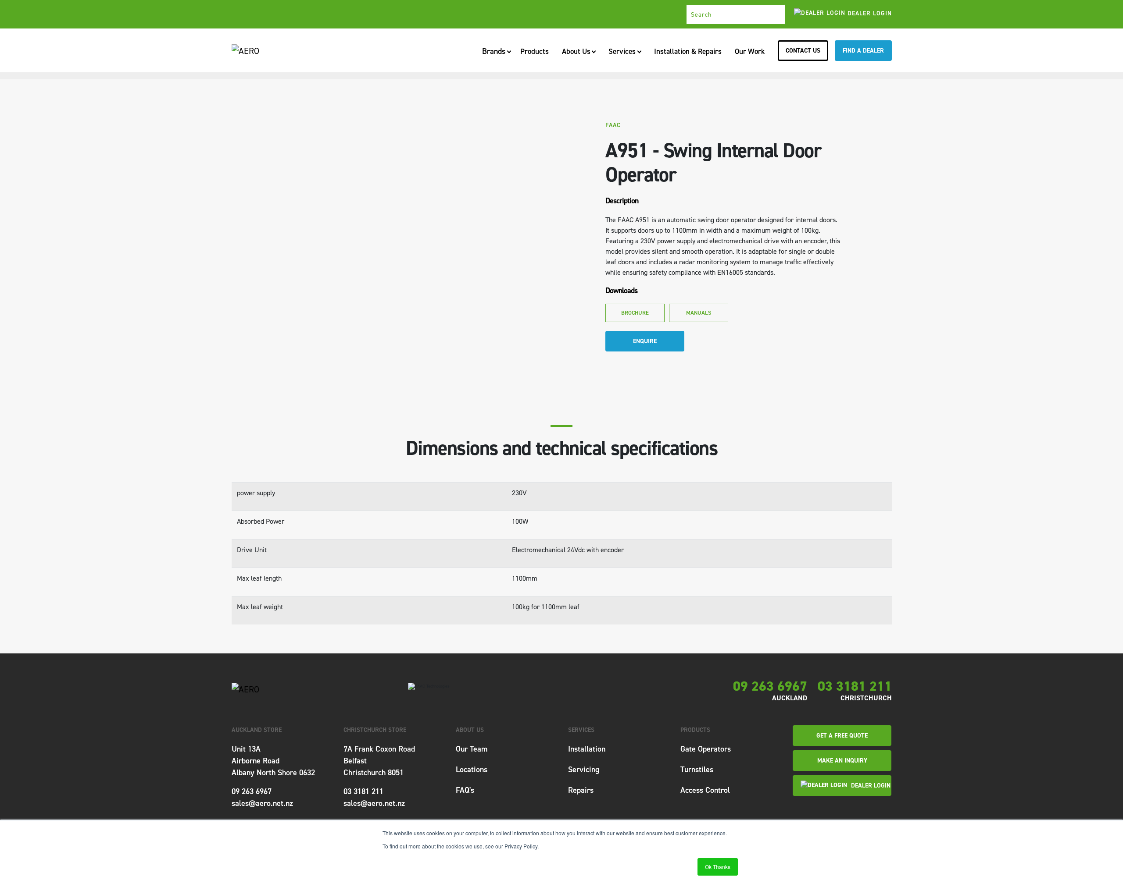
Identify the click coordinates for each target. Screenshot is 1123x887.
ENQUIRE (645, 341)
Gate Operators (705, 749)
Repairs (581, 790)
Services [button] (622, 51)
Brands (493, 54)
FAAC (613, 125)
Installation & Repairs (688, 51)
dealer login (868, 13)
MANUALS (698, 312)
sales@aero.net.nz (262, 803)
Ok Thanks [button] (717, 866)
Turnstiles (696, 769)
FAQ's (465, 790)
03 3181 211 (855, 686)
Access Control (705, 790)
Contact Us (803, 50)
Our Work (750, 51)
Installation (586, 749)
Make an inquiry (842, 760)
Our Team (471, 749)
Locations (471, 769)
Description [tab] (621, 200)
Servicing (583, 769)
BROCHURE (635, 312)
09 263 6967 (770, 686)
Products (534, 51)
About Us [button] (576, 51)
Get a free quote (842, 735)
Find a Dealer (863, 50)
